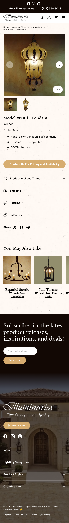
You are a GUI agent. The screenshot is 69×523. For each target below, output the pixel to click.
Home (6, 27)
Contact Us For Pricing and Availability (35, 164)
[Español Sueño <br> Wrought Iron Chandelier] (17, 270)
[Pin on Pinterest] (28, 227)
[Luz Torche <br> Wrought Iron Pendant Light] (48, 270)
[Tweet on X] (14, 227)
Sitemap (7, 514)
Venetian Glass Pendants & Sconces (29, 27)
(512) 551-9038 (51, 8)
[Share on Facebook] (21, 227)
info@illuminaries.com (22, 8)
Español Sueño (17, 293)
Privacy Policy (21, 514)
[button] (56, 17)
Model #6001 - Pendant (14, 29)
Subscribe (15, 360)
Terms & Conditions (40, 514)
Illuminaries (16, 506)
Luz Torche (48, 293)
